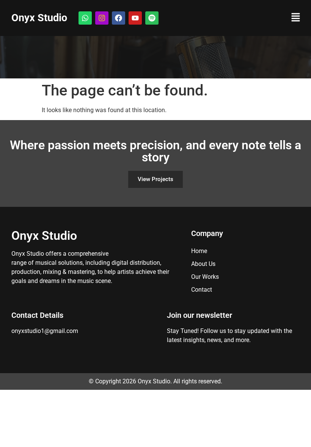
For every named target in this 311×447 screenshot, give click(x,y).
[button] (295, 17)
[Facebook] (118, 18)
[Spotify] (152, 18)
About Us (203, 263)
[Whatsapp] (85, 18)
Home (199, 251)
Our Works (205, 276)
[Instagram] (101, 18)
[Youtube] (135, 18)
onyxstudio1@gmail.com (44, 330)
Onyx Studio (39, 18)
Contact (201, 289)
